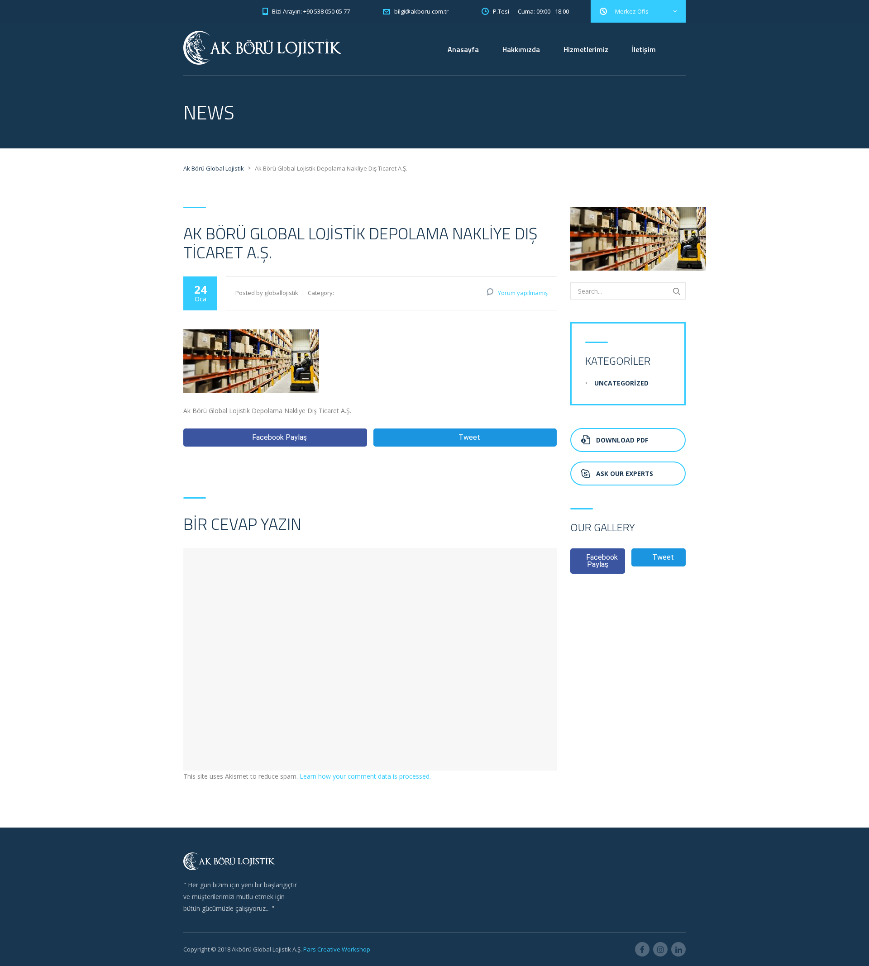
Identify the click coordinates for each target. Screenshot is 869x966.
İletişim (644, 49)
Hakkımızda (521, 49)
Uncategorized (621, 383)
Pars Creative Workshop (336, 949)
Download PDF (622, 440)
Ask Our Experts (624, 473)
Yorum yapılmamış (523, 293)
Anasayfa (463, 49)
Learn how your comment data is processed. (365, 776)
